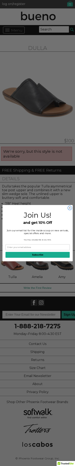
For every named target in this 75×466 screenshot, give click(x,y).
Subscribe (37, 254)
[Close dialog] (70, 208)
